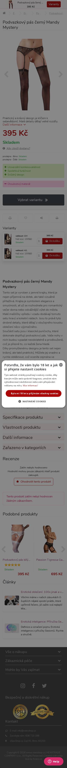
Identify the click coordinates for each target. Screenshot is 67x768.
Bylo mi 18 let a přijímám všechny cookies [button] (34, 393)
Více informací (30, 385)
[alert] (33, 384)
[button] (33, 401)
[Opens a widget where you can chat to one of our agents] (53, 761)
